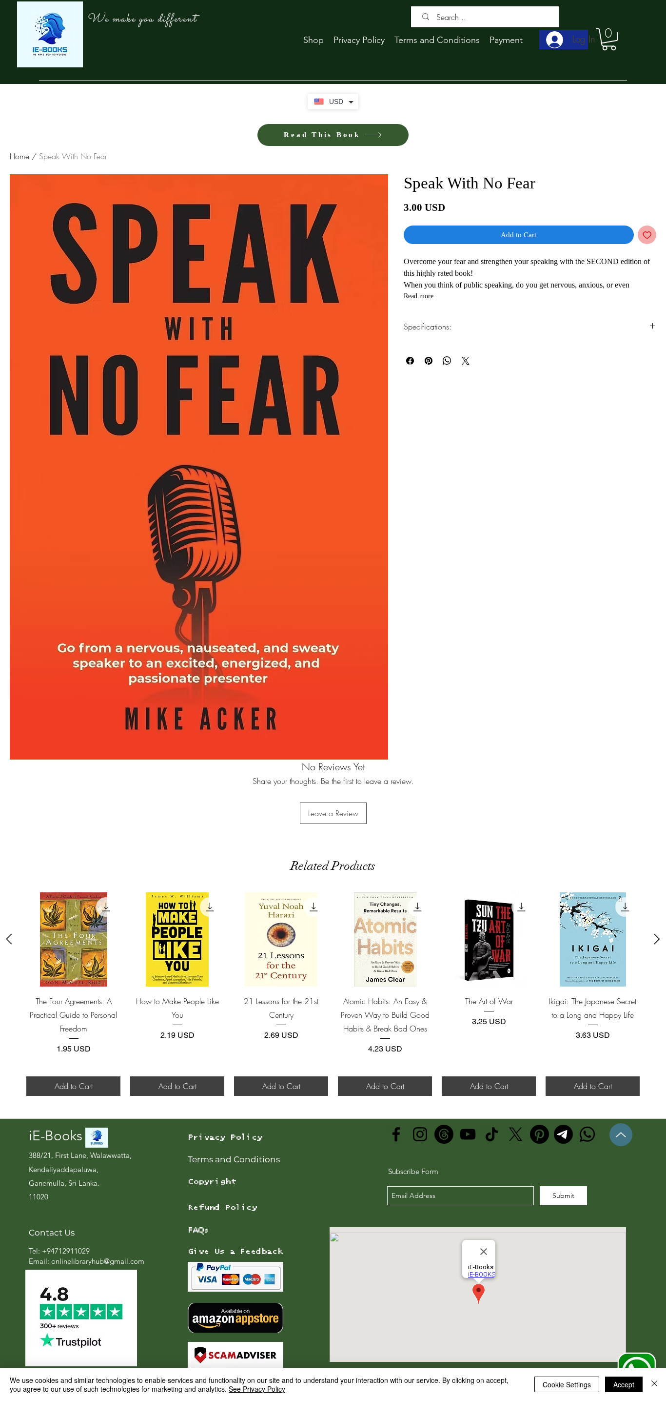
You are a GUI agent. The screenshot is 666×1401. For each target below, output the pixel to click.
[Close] (654, 1384)
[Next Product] (657, 939)
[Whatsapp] (587, 1134)
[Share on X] (465, 361)
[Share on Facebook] (410, 361)
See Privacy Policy (257, 1389)
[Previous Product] (9, 939)
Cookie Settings (567, 1384)
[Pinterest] (539, 1134)
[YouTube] (467, 1134)
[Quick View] (73, 939)
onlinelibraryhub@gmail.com (97, 1261)
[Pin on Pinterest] (428, 361)
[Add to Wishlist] (647, 235)
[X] (515, 1134)
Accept (623, 1384)
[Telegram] (563, 1134)
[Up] (620, 1134)
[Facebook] (396, 1134)
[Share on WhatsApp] (447, 361)
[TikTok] (491, 1134)
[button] (609, 39)
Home (19, 156)
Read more (418, 296)
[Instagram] (420, 1134)
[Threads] (443, 1134)
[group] (333, 994)
